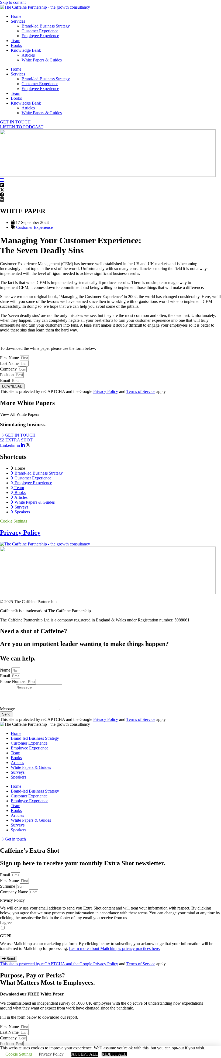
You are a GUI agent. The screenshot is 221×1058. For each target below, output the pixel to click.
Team (15, 40)
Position (7, 374)
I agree (6, 922)
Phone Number (13, 681)
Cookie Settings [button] (13, 521)
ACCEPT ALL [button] (84, 1054)
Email (5, 380)
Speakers (18, 777)
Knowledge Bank (26, 50)
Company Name (14, 892)
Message (8, 709)
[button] (110, 185)
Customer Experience (40, 31)
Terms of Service (140, 391)
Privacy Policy (105, 391)
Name (5, 670)
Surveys (18, 772)
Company (9, 369)
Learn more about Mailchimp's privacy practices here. (114, 948)
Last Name (10, 363)
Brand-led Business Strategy (46, 26)
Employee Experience (40, 35)
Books (16, 45)
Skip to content (13, 2)
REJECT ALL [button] (114, 1054)
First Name (10, 357)
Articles (28, 55)
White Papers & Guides (42, 60)
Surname (8, 886)
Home (16, 16)
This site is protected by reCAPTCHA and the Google (46, 964)
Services (18, 21)
